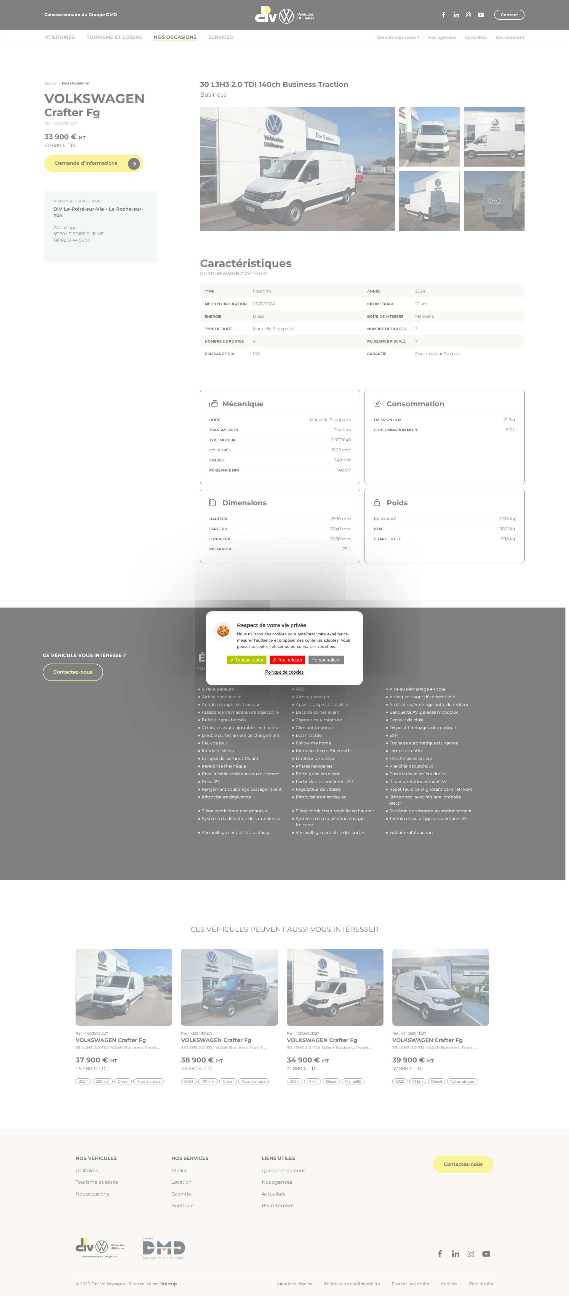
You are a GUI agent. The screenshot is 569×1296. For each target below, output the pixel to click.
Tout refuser (289, 659)
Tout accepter (248, 659)
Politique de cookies (284, 672)
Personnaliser (326, 659)
